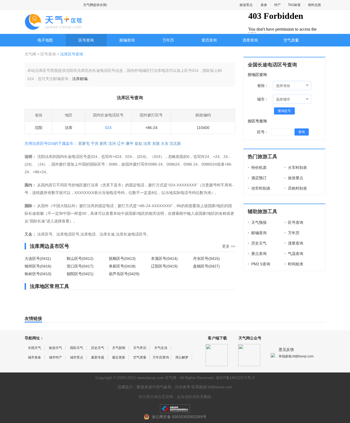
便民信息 (314, 5)
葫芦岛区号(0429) (124, 274)
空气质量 (291, 40)
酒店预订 (257, 178)
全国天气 (34, 348)
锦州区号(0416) (38, 266)
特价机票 (257, 167)
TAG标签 (294, 5)
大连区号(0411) (38, 258)
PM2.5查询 (259, 264)
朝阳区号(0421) (80, 274)
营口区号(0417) (80, 266)
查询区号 (284, 111)
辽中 (121, 143)
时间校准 (293, 264)
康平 (129, 143)
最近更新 (118, 357)
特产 (277, 5)
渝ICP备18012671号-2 (235, 377)
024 (108, 127)
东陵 (156, 143)
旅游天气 (55, 348)
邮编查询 (127, 40)
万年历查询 (161, 357)
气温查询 (293, 253)
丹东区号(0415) (206, 258)
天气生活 (160, 348)
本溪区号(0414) (164, 258)
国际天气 (76, 348)
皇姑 (138, 143)
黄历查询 (209, 40)
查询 (301, 132)
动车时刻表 (259, 188)
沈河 (112, 143)
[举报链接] (175, 408)
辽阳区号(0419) (164, 266)
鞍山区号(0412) (80, 258)
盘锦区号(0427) (206, 266)
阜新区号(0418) (122, 266)
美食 (264, 5)
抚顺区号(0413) (122, 258)
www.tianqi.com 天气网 (156, 377)
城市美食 (34, 357)
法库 (147, 143)
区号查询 (86, 40)
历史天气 (257, 243)
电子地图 (45, 40)
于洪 (94, 143)
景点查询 (257, 253)
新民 (103, 143)
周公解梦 (181, 357)
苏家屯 (84, 143)
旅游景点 (246, 5)
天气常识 (139, 348)
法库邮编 (80, 79)
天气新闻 (118, 348)
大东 (164, 143)
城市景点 (76, 357)
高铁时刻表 (295, 188)
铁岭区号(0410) (38, 274)
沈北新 (175, 143)
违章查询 (250, 40)
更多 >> (228, 246)
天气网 (31, 54)
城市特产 (55, 357)
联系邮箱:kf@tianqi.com (211, 387)
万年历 (168, 40)
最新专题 (97, 357)
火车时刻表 (295, 167)
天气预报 (257, 222)
